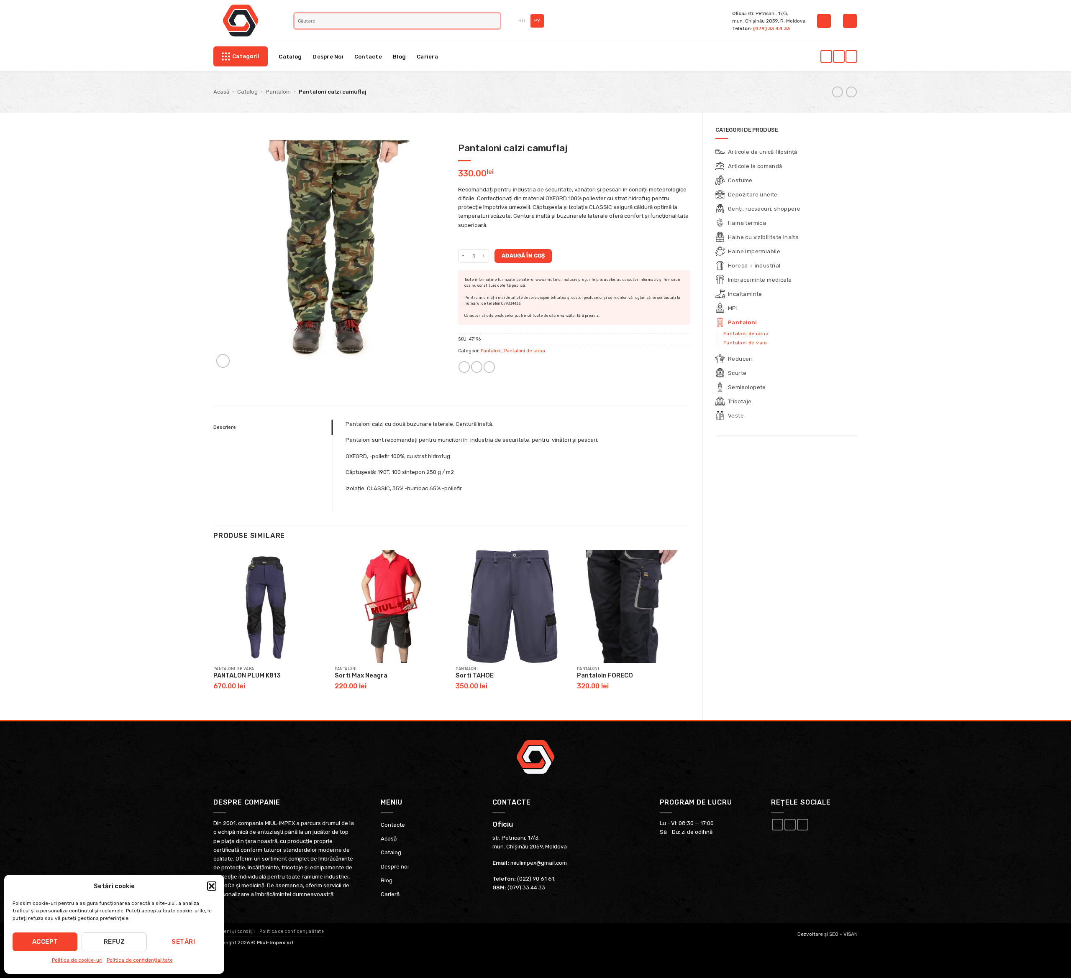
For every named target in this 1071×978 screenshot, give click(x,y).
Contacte (368, 56)
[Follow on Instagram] (838, 56)
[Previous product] (851, 92)
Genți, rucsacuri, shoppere (764, 209)
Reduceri (740, 359)
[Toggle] (853, 180)
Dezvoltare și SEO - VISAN (827, 934)
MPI (733, 308)
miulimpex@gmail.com (538, 863)
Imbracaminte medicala (760, 280)
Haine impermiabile (754, 251)
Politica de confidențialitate (140, 960)
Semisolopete (747, 387)
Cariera (427, 56)
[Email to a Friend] (476, 367)
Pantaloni (278, 92)
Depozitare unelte (753, 194)
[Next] (689, 627)
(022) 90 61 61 (535, 879)
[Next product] (837, 92)
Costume (740, 180)
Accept (45, 941)
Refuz (114, 941)
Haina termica (747, 223)
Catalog (290, 56)
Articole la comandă (755, 166)
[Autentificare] (824, 21)
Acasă (221, 92)
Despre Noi (328, 56)
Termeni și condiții (234, 931)
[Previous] (214, 627)
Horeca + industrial (754, 265)
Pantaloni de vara (745, 343)
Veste (736, 416)
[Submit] (494, 21)
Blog (399, 56)
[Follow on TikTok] (851, 56)
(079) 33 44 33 (771, 28)
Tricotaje (740, 401)
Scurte (737, 373)
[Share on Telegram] (489, 367)
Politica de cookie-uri (77, 960)
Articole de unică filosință (762, 152)
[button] (212, 886)
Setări (183, 941)
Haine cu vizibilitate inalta (763, 237)
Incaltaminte (745, 294)
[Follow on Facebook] (826, 56)
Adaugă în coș (523, 255)
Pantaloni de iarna (746, 333)
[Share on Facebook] (464, 367)
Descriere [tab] (224, 427)
